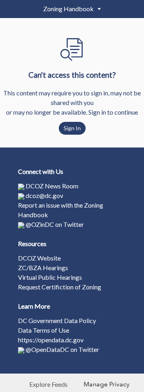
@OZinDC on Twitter (55, 224)
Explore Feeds (48, 384)
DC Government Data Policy (57, 320)
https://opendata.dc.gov (51, 340)
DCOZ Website (39, 258)
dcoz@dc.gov (44, 195)
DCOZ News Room (52, 186)
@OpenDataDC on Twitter (62, 349)
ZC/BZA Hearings (43, 267)
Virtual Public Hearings (50, 277)
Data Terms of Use (43, 330)
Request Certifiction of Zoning (59, 287)
